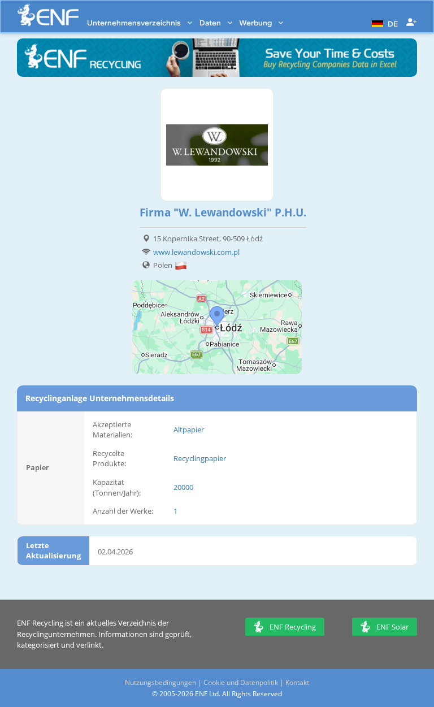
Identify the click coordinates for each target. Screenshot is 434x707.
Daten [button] (211, 22)
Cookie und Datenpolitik (240, 682)
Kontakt (297, 682)
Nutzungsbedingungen (160, 682)
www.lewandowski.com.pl (196, 252)
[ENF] (48, 15)
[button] (383, 23)
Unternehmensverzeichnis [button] (135, 22)
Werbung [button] (256, 22)
